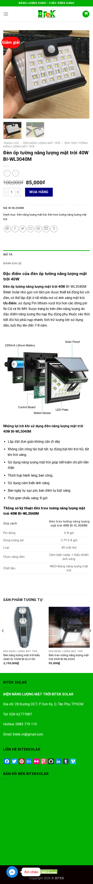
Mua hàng (38, 192)
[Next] (83, 74)
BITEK (59, 878)
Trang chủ (11, 143)
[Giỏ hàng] (85, 14)
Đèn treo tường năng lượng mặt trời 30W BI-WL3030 (69, 657)
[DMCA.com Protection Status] (46, 871)
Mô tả (7, 254)
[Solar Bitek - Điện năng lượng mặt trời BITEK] (46, 14)
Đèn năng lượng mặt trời (41, 143)
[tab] (46, 254)
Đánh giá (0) (12, 263)
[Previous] (10, 74)
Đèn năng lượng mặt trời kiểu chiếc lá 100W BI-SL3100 (21, 657)
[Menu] (5, 14)
